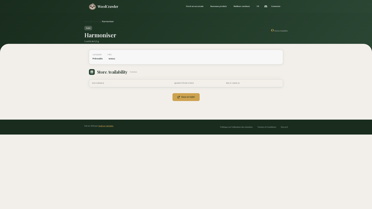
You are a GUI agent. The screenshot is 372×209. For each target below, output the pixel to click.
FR (258, 6)
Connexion (275, 6)
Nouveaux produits (218, 6)
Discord (284, 127)
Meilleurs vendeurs (242, 6)
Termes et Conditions (266, 127)
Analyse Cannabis (105, 125)
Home (87, 21)
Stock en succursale (194, 6)
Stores (96, 21)
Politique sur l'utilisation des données (236, 127)
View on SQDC (188, 97)
